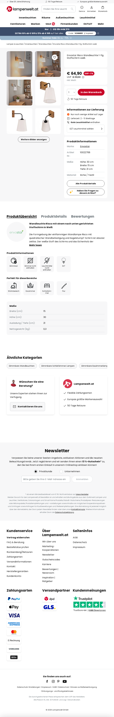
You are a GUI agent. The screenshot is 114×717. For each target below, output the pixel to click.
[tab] (22, 216)
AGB (75, 537)
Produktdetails (54, 216)
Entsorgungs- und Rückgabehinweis (57, 691)
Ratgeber (47, 581)
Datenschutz (80, 542)
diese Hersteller (82, 494)
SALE (48, 24)
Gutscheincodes (51, 559)
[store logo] (22, 9)
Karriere (46, 564)
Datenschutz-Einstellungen (28, 687)
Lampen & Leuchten (15, 44)
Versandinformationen (19, 561)
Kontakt (11, 566)
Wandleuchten (45, 44)
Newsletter (48, 554)
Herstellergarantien (17, 571)
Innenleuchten (31, 44)
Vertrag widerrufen (18, 537)
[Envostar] (16, 232)
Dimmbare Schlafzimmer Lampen (58, 365)
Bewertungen (82, 216)
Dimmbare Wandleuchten (21, 365)
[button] (19, 92)
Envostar (85, 146)
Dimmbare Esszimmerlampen (95, 365)
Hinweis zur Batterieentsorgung (84, 687)
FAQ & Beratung (15, 542)
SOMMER (80, 33)
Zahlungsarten (15, 556)
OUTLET (87, 24)
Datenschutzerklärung (64, 512)
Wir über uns (49, 541)
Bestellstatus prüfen (18, 547)
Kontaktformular (78, 509)
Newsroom (48, 572)
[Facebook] (48, 681)
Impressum (79, 547)
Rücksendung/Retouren (20, 552)
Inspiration (48, 577)
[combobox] (58, 9)
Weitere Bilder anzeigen (34, 139)
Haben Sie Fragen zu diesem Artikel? (87, 191)
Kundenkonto (14, 576)
